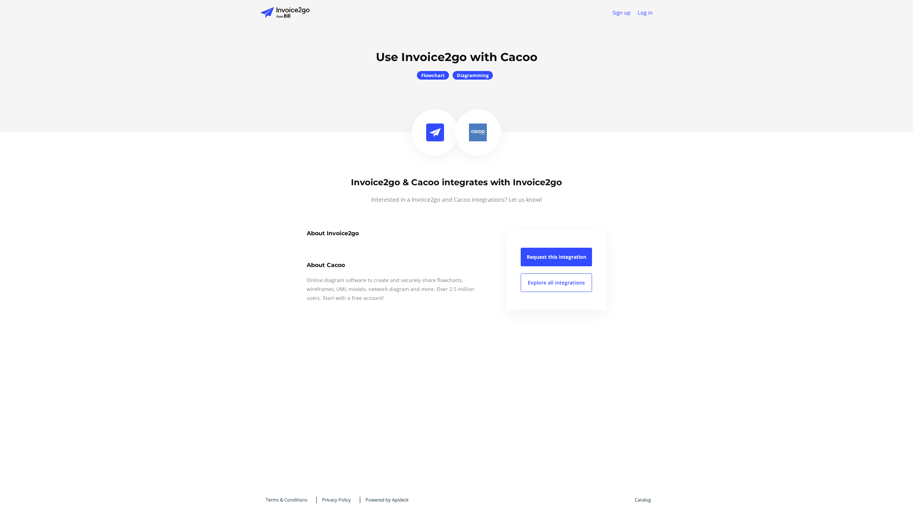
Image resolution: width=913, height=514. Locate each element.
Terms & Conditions (286, 500)
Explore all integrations (556, 282)
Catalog (643, 500)
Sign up (621, 12)
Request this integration (556, 256)
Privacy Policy (336, 500)
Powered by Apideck (387, 500)
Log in (645, 12)
